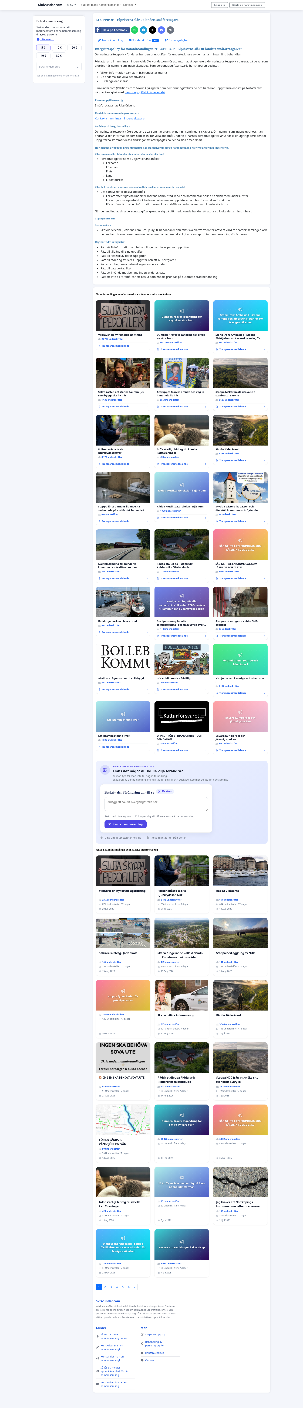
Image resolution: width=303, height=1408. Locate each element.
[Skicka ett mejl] (161, 30)
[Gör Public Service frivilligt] (181, 668)
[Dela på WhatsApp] (134, 30)
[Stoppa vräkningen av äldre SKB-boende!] (240, 613)
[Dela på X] (152, 30)
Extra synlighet (178, 40)
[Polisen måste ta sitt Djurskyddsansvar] (123, 441)
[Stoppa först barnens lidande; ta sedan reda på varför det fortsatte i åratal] (123, 498)
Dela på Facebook (115, 30)
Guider (101, 1328)
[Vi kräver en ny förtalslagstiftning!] (123, 325)
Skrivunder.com (50, 5)
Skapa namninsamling (128, 824)
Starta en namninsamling (247, 5)
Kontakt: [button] (128, 4)
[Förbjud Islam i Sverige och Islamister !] (240, 670)
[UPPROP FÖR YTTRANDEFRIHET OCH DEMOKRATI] (181, 727)
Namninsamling (112, 40)
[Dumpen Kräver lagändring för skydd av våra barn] (181, 326)
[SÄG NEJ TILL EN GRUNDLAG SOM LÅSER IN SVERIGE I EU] (240, 556)
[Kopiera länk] (170, 30)
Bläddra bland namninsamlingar (100, 4)
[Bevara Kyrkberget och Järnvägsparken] (240, 727)
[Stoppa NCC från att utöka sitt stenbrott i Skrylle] (240, 384)
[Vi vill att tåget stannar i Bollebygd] (123, 668)
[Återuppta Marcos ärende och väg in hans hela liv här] (181, 384)
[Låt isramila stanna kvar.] (123, 726)
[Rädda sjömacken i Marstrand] (123, 611)
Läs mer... (47, 39)
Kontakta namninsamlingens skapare (119, 118)
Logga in (219, 5)
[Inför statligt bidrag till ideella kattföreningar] (181, 441)
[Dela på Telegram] (143, 30)
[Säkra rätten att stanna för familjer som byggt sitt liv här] (123, 384)
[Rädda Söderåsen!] (240, 439)
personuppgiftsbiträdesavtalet (145, 92)
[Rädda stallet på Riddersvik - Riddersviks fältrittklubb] (181, 556)
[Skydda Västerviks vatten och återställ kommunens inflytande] (240, 498)
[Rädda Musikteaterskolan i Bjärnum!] (181, 497)
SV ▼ (73, 4)
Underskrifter (145, 40)
